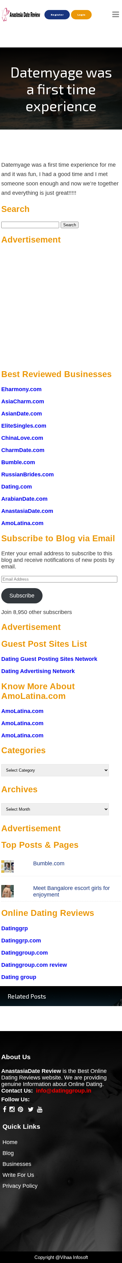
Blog (8, 1153)
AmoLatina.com (22, 523)
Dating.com (16, 487)
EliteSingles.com (23, 426)
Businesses (17, 1164)
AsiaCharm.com (22, 401)
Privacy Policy (20, 1186)
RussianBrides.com (27, 474)
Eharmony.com (21, 389)
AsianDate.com (21, 413)
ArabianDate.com (24, 499)
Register (57, 14)
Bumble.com (18, 462)
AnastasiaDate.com (27, 511)
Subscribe (21, 595)
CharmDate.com (22, 450)
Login (81, 14)
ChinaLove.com (22, 438)
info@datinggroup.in (63, 1091)
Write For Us (18, 1175)
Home (10, 1142)
